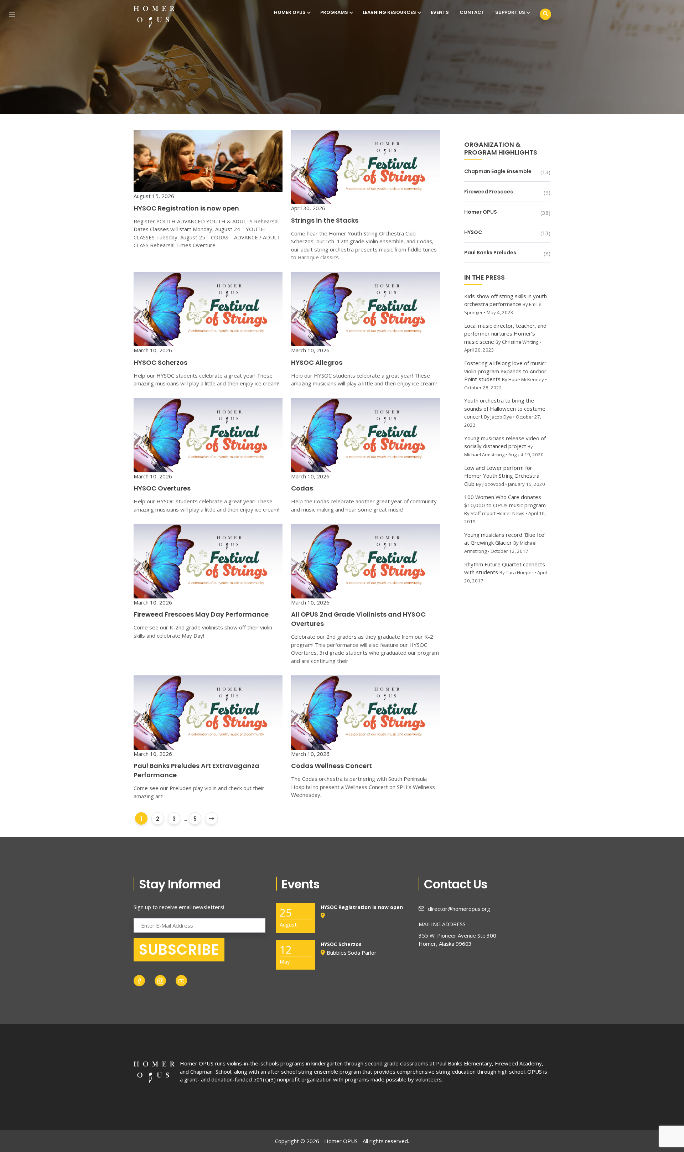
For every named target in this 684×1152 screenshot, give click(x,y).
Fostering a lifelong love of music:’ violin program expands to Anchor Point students (505, 371)
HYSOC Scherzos (160, 362)
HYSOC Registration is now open (186, 208)
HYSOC (473, 232)
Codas (302, 488)
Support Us (510, 12)
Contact (472, 12)
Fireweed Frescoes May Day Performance (201, 614)
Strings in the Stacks (324, 220)
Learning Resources (389, 12)
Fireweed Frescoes (488, 191)
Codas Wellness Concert (331, 765)
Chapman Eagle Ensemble (498, 171)
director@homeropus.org (459, 908)
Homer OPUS (290, 12)
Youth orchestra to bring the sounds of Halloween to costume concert (504, 408)
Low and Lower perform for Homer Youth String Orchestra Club (501, 475)
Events (440, 12)
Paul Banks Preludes (490, 252)
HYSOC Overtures (162, 488)
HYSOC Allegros (316, 362)
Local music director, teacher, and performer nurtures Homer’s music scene (505, 333)
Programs (334, 12)
